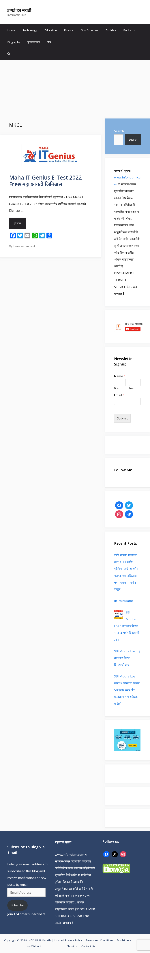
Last (131, 388)
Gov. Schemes (89, 30)
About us (72, 946)
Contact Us (88, 946)
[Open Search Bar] (9, 54)
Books (127, 30)
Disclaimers (124, 940)
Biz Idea (111, 30)
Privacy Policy (73, 940)
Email (119, 395)
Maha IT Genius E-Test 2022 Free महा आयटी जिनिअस (45, 181)
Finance (68, 30)
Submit (122, 418)
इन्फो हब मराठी (19, 10)
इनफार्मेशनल (33, 42)
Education (50, 30)
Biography (13, 42)
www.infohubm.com (69, 854)
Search (119, 131)
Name (119, 376)
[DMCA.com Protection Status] (116, 872)
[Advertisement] (75, 87)
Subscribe (17, 905)
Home (11, 30)
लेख (49, 42)
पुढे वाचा (17, 223)
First (116, 388)
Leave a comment (24, 246)
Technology (29, 30)
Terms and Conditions (99, 940)
